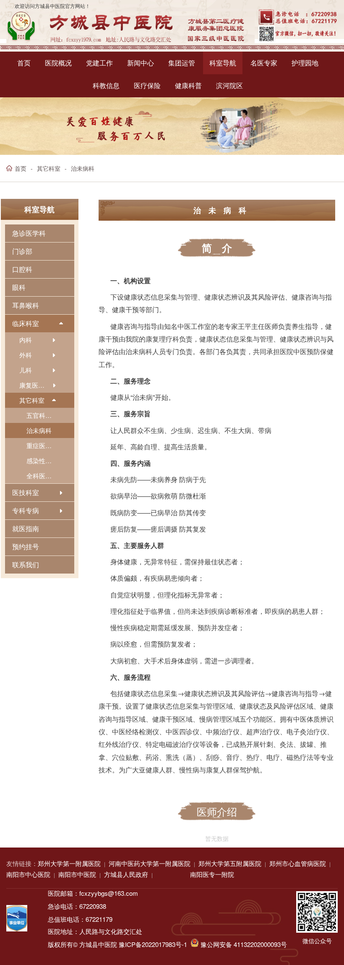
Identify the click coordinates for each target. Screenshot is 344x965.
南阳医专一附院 (212, 874)
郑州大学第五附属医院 (229, 863)
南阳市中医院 (77, 874)
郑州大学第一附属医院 (69, 863)
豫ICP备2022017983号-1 (153, 944)
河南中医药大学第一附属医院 (149, 863)
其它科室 (48, 168)
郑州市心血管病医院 (297, 863)
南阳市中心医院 (28, 874)
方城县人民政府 (126, 874)
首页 (20, 168)
